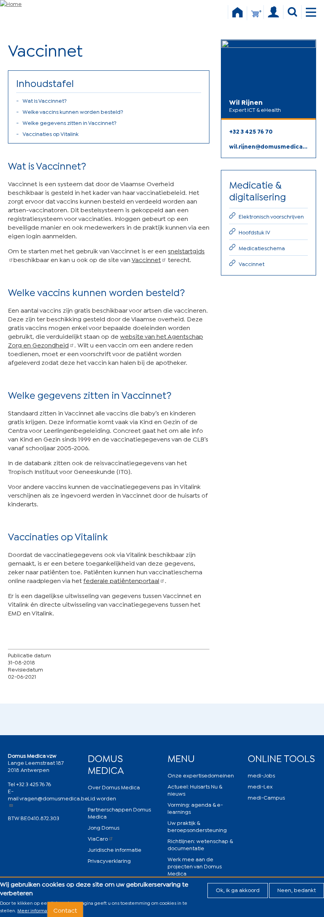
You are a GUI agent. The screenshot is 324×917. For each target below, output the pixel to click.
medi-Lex (260, 786)
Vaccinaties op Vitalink (51, 133)
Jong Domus (103, 827)
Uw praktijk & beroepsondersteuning (197, 826)
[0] (255, 17)
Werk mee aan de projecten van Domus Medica (195, 865)
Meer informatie (35, 910)
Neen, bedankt (296, 889)
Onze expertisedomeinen (201, 775)
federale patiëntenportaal (121, 580)
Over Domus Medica (114, 786)
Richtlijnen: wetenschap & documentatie (200, 844)
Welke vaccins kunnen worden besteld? (73, 111)
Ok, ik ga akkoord (238, 889)
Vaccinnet (146, 259)
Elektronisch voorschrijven (271, 216)
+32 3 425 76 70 (251, 131)
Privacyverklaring (109, 860)
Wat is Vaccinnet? (45, 100)
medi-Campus (266, 797)
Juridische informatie (114, 849)
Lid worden (102, 797)
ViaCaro (98, 838)
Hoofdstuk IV (254, 231)
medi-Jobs (261, 775)
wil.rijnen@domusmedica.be (268, 146)
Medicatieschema (262, 247)
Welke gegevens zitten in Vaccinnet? (70, 122)
